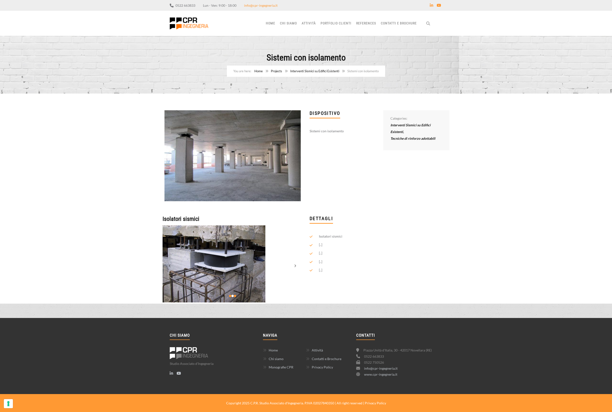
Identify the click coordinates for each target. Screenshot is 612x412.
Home (270, 23)
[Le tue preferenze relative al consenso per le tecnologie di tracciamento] (8, 403)
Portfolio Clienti (336, 23)
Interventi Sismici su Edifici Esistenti (314, 71)
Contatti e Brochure (399, 23)
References (366, 23)
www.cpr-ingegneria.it (380, 374)
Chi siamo (288, 23)
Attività (309, 23)
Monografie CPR (281, 367)
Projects (276, 71)
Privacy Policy (322, 367)
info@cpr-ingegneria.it (261, 5)
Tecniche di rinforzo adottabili (412, 138)
